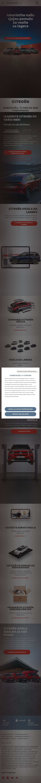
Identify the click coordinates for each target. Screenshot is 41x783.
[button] (27, 371)
